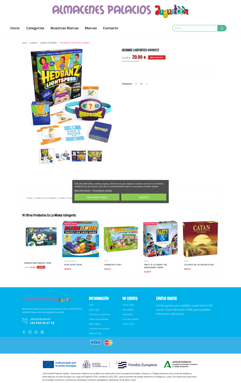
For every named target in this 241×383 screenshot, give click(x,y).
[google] (42, 332)
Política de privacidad (98, 319)
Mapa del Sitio (95, 333)
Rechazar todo (97, 197)
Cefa (106, 261)
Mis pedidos (128, 309)
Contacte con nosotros (99, 328)
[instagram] (30, 332)
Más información (82, 190)
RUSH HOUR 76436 (73, 264)
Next (112, 97)
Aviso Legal (94, 309)
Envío (91, 305)
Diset (146, 261)
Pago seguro (95, 324)
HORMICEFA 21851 (112, 264)
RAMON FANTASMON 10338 (37, 263)
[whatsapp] (36, 332)
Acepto (144, 197)
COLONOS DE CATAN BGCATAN (199, 264)
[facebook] (24, 332)
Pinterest (146, 84)
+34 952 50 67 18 (42, 323)
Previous (28, 97)
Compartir (136, 84)
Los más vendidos (131, 319)
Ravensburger (70, 261)
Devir (186, 261)
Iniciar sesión (128, 305)
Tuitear (141, 84)
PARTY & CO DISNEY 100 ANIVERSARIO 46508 (155, 266)
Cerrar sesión (129, 324)
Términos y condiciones (99, 314)
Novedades (128, 314)
